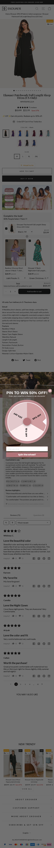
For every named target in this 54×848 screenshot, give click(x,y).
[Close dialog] (49, 390)
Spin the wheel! (27, 454)
